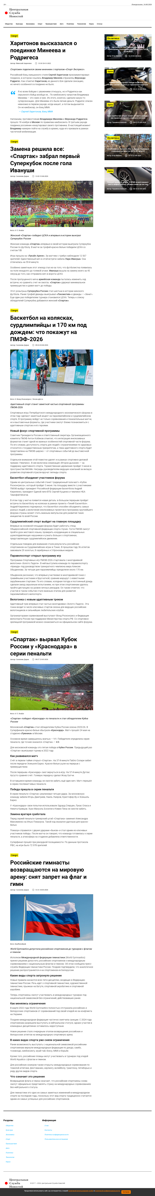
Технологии (81, 24)
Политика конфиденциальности (56, 1134)
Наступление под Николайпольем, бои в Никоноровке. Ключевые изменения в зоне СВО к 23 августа (128, 49)
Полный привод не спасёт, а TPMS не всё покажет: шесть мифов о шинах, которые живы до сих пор (128, 183)
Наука (91, 24)
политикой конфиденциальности (107, 1191)
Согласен (126, 1192)
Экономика (30, 24)
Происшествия (51, 24)
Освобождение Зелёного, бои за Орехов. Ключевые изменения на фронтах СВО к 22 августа (128, 150)
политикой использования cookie (80, 1191)
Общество (9, 24)
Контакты (48, 1130)
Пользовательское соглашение (56, 1139)
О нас (46, 1125)
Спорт (40, 24)
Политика (70, 24)
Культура (19, 24)
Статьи (99, 24)
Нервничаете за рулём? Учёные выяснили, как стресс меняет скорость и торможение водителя (128, 84)
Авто (61, 24)
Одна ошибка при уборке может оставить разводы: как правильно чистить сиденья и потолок (128, 117)
